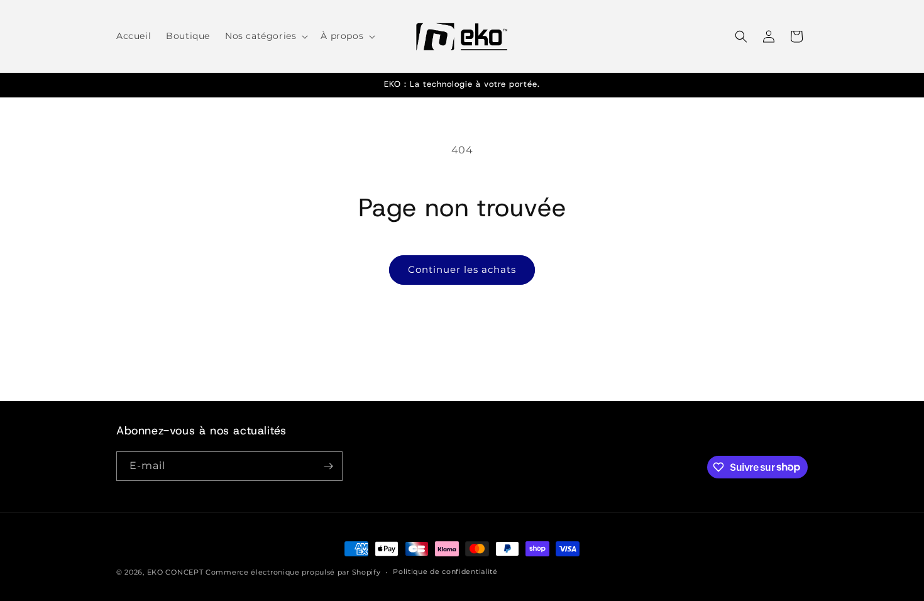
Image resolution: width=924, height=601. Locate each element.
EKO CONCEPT (175, 572)
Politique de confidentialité (445, 571)
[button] (265, 36)
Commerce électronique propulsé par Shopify (293, 572)
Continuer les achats (462, 269)
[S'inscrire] (328, 466)
